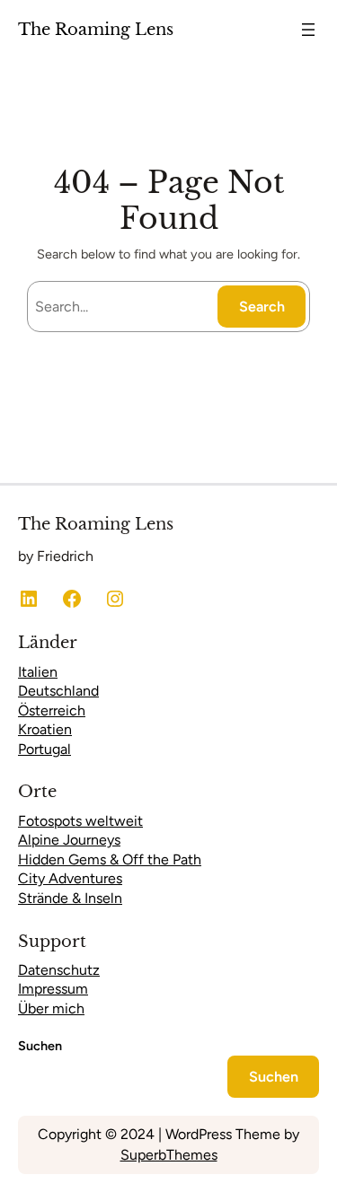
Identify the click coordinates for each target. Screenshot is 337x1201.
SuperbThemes (168, 1154)
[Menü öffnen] (308, 29)
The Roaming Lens (95, 29)
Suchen (40, 1046)
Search (262, 306)
